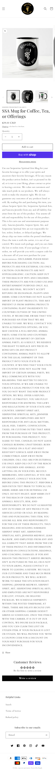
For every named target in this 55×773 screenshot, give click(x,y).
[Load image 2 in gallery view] (27, 96)
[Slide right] (52, 97)
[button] (3, 9)
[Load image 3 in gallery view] (41, 96)
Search (9, 704)
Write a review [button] (27, 678)
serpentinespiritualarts (24, 768)
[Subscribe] (46, 735)
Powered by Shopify (36, 768)
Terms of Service (13, 711)
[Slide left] (3, 97)
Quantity (6, 131)
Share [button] (7, 652)
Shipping (5, 127)
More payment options (27, 161)
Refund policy (12, 717)
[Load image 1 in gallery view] (13, 96)
